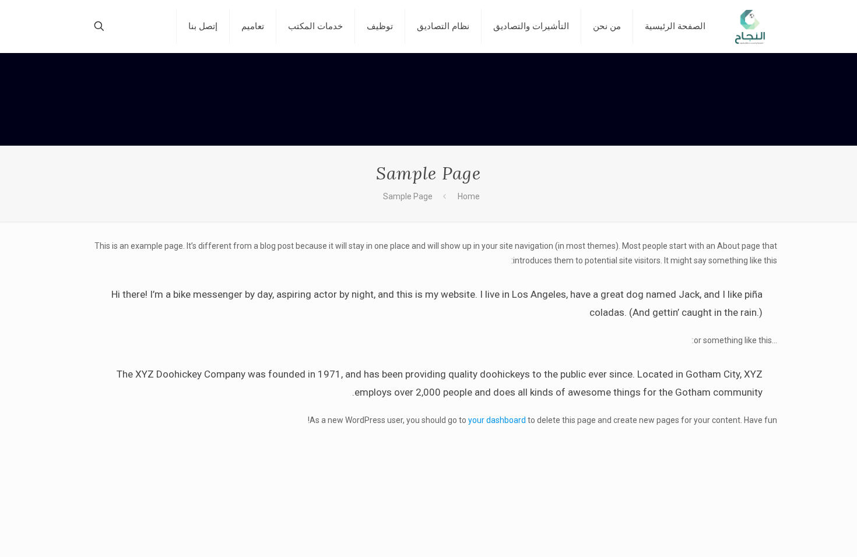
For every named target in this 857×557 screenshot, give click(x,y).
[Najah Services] (750, 26)
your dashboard (497, 420)
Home (469, 196)
